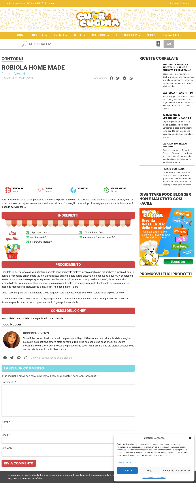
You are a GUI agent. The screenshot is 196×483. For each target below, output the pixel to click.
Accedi (187, 3)
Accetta (127, 470)
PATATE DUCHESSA (174, 168)
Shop (151, 35)
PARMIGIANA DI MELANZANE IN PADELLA (177, 117)
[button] (189, 437)
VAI (168, 44)
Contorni (12, 58)
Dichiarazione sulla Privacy (154, 477)
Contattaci (170, 35)
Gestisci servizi (125, 462)
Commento (9, 382)
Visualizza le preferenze (176, 470)
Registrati (175, 3)
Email (6, 435)
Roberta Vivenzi (13, 74)
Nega (149, 470)
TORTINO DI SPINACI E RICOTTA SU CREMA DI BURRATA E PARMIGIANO (177, 67)
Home (21, 35)
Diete (78, 35)
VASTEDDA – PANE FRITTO (178, 92)
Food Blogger (126, 35)
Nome (6, 421)
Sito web (7, 448)
